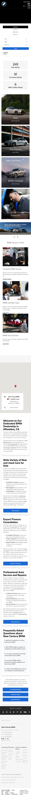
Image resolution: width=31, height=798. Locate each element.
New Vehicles (4, 750)
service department (18, 588)
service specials (22, 614)
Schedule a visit (17, 612)
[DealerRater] (8, 739)
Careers (24, 758)
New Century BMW (5, 790)
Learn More (6, 313)
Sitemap (6, 792)
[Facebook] (1, 739)
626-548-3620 (14, 407)
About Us (24, 750)
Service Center (18, 759)
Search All (15, 34)
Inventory (4, 747)
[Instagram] (3, 739)
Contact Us (25, 752)
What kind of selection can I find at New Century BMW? (14, 641)
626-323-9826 (8, 736)
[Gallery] (15, 228)
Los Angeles (6, 447)
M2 (25, 712)
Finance (11, 747)
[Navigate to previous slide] (1, 228)
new (20, 501)
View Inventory (15, 510)
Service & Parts (18, 748)
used (25, 501)
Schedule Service (7, 279)
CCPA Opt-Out (15, 794)
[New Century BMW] (11, 4)
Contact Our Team (15, 699)
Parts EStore (18, 761)
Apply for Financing (15, 563)
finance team (13, 527)
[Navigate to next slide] (30, 228)
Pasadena (13, 447)
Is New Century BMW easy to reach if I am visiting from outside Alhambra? (15, 669)
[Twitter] (5, 739)
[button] (15, 386)
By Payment (15, 32)
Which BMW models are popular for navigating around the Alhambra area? (15, 648)
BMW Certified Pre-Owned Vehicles (4, 757)
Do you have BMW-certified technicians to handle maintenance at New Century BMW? (15, 662)
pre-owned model (12, 444)
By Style (15, 29)
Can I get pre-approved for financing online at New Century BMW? (15, 654)
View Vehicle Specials (15, 689)
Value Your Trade (15, 694)
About (24, 747)
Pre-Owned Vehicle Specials (4, 766)
